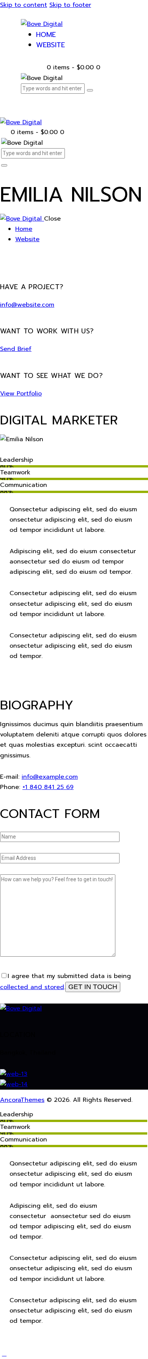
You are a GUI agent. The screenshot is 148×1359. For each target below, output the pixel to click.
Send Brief (15, 349)
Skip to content (23, 5)
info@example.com (50, 776)
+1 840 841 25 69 (48, 787)
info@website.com (27, 304)
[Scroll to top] (4, 1353)
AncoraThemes (22, 1099)
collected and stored (32, 987)
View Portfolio (21, 393)
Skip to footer (70, 5)
